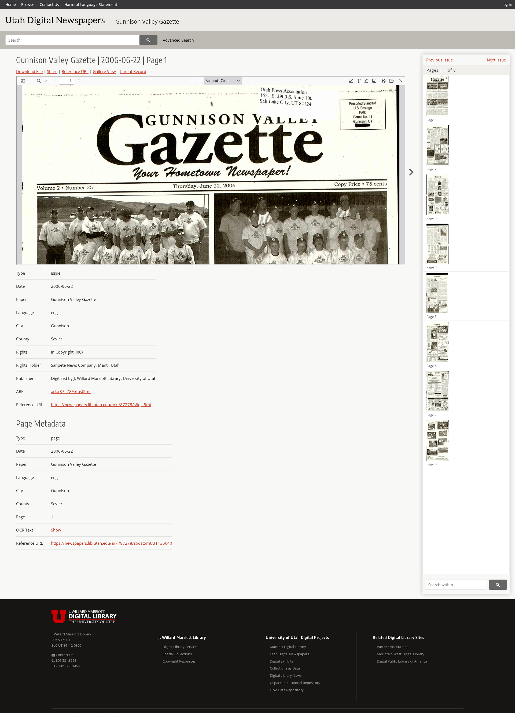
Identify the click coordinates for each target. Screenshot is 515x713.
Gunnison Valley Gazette (147, 21)
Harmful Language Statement (90, 4)
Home (10, 4)
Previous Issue (439, 60)
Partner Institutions (392, 646)
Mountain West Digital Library (400, 654)
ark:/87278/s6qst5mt (71, 391)
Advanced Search (178, 40)
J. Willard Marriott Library (71, 634)
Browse (27, 4)
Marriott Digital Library (288, 646)
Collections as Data (285, 668)
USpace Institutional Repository (295, 682)
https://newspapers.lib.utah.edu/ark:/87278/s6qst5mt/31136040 (111, 543)
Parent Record (133, 71)
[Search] (148, 40)
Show (56, 530)
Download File (29, 71)
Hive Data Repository (287, 689)
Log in (507, 4)
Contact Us (49, 4)
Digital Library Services (180, 646)
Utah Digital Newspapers (289, 654)
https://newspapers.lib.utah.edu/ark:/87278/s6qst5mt (101, 404)
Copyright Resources (179, 661)
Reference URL (75, 71)
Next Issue (496, 60)
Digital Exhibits (281, 661)
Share (52, 71)
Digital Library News (285, 675)
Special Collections (177, 654)
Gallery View (104, 71)
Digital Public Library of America (402, 661)
